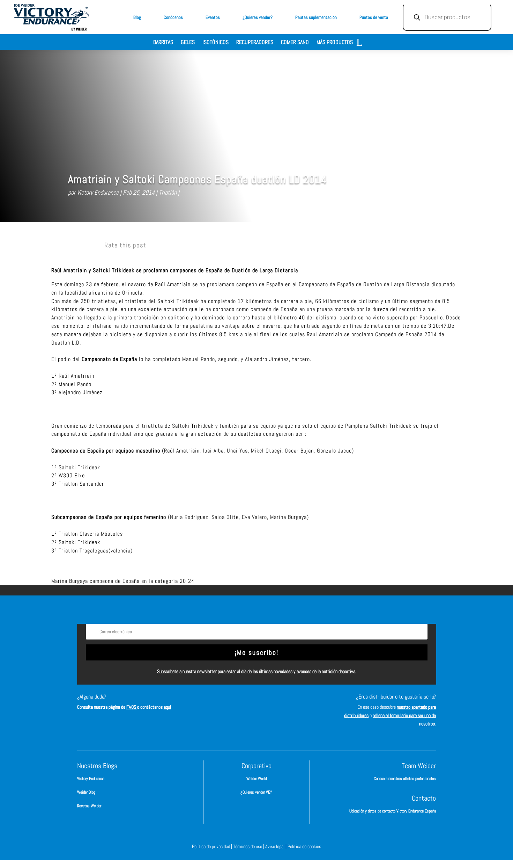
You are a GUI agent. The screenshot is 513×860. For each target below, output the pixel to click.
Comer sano (295, 43)
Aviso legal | (276, 846)
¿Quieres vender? (258, 17)
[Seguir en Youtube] (288, 703)
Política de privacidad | (212, 846)
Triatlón (168, 192)
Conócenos (173, 17)
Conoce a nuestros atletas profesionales (405, 778)
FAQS (131, 707)
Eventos (213, 17)
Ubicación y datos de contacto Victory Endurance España (392, 811)
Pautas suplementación (316, 17)
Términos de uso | (249, 846)
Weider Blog (86, 792)
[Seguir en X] (267, 703)
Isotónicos (215, 43)
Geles (188, 43)
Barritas (163, 43)
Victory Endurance (98, 192)
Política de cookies (304, 846)
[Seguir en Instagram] (246, 703)
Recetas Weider (89, 806)
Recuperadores (254, 43)
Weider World (256, 778)
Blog (137, 17)
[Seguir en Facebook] (225, 703)
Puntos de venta (373, 17)
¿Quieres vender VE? (256, 792)
